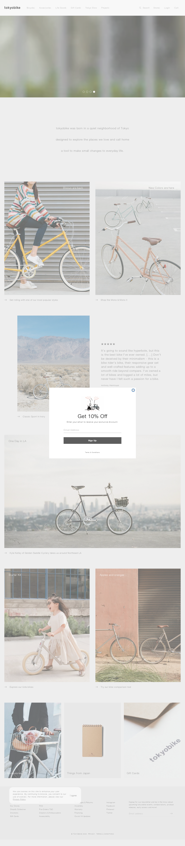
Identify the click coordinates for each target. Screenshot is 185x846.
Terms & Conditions (92, 452)
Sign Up (92, 440)
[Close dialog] (133, 390)
